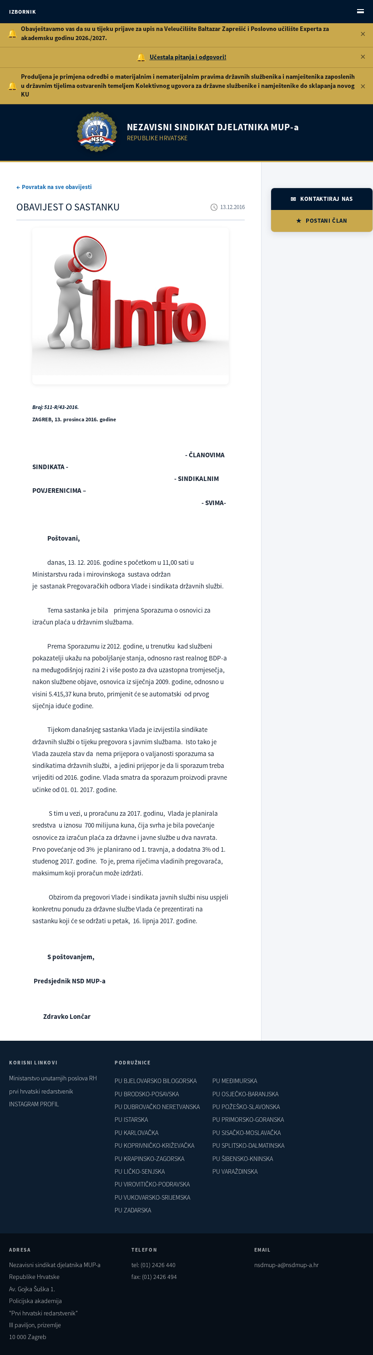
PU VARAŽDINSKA (234, 1171)
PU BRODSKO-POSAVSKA (147, 1094)
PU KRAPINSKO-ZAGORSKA (149, 1159)
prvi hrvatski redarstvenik (41, 1091)
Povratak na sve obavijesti (57, 187)
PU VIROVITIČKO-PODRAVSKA (152, 1184)
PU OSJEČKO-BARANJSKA (245, 1094)
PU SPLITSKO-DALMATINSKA (248, 1145)
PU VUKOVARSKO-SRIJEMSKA (152, 1197)
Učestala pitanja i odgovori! (188, 57)
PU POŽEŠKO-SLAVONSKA (246, 1107)
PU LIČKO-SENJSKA (140, 1171)
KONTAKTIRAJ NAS (326, 199)
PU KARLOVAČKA (136, 1133)
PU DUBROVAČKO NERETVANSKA (157, 1107)
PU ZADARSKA (133, 1210)
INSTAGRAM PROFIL (34, 1104)
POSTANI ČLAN (327, 221)
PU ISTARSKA (131, 1119)
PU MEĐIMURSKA (234, 1081)
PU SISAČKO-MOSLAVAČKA (246, 1133)
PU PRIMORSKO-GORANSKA (248, 1119)
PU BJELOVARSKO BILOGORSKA (156, 1081)
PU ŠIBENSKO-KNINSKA (242, 1159)
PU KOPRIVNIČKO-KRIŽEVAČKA (154, 1145)
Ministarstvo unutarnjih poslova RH (53, 1078)
